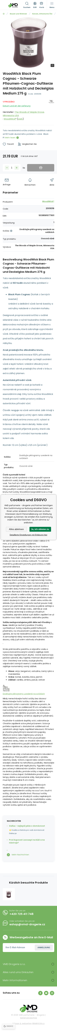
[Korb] (41, 5)
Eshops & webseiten (22, 1023)
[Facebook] (40, 993)
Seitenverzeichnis (28, 1017)
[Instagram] (52, 993)
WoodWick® (10, 118)
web (20, 118)
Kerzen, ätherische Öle (42, 14)
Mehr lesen (10, 137)
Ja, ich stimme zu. (40, 529)
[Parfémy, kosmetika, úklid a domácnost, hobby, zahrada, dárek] (4, 14)
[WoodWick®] (51, 110)
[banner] (13, 5)
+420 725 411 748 (21, 914)
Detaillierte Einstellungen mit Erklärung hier (28, 535)
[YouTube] (46, 993)
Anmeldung (43, 947)
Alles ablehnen (16, 529)
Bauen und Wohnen (18, 14)
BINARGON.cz (38, 1023)
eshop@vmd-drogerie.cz (27, 924)
